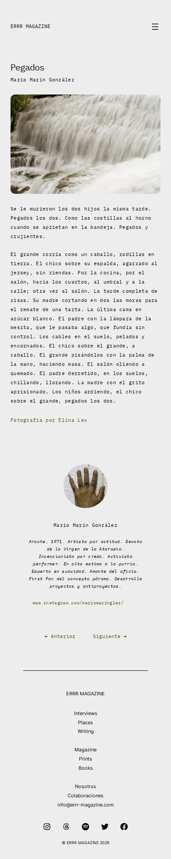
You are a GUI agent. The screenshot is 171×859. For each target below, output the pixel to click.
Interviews (85, 713)
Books (85, 768)
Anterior (63, 636)
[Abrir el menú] (155, 26)
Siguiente (107, 636)
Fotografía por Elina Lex (49, 420)
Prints (85, 759)
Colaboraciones (85, 795)
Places (85, 722)
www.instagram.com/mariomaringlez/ (78, 603)
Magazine (85, 750)
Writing (86, 731)
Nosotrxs (85, 786)
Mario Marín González (43, 80)
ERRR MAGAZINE (30, 26)
